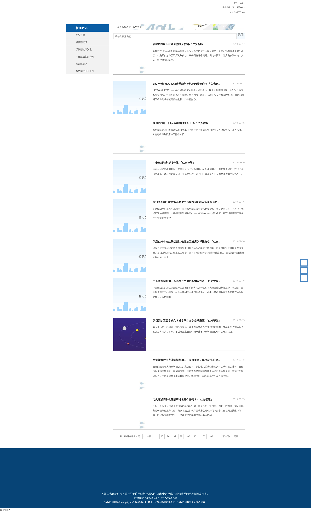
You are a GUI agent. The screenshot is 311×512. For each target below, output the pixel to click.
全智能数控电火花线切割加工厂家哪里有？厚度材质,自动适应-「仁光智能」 (196, 360)
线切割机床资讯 (84, 49)
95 (162, 436)
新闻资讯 (137, 27)
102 (203, 436)
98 (181, 436)
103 (211, 436)
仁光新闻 (80, 35)
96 (168, 436)
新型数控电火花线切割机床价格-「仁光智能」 (179, 44)
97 (174, 436)
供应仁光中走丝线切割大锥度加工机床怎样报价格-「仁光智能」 (189, 241)
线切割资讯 (81, 42)
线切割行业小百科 (85, 70)
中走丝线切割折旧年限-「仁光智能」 (174, 162)
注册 (242, 2)
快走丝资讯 (81, 63)
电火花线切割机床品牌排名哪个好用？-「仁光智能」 (183, 399)
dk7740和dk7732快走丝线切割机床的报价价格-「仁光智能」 (188, 83)
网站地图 (5, 510)
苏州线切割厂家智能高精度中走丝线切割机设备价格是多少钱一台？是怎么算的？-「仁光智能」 (207, 202)
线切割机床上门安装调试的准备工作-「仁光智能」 (182, 123)
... (156, 436)
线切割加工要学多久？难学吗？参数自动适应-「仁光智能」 (187, 320)
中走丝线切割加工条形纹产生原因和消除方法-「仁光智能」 (187, 281)
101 (196, 436)
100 (188, 436)
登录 (235, 2)
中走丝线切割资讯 (85, 56)
